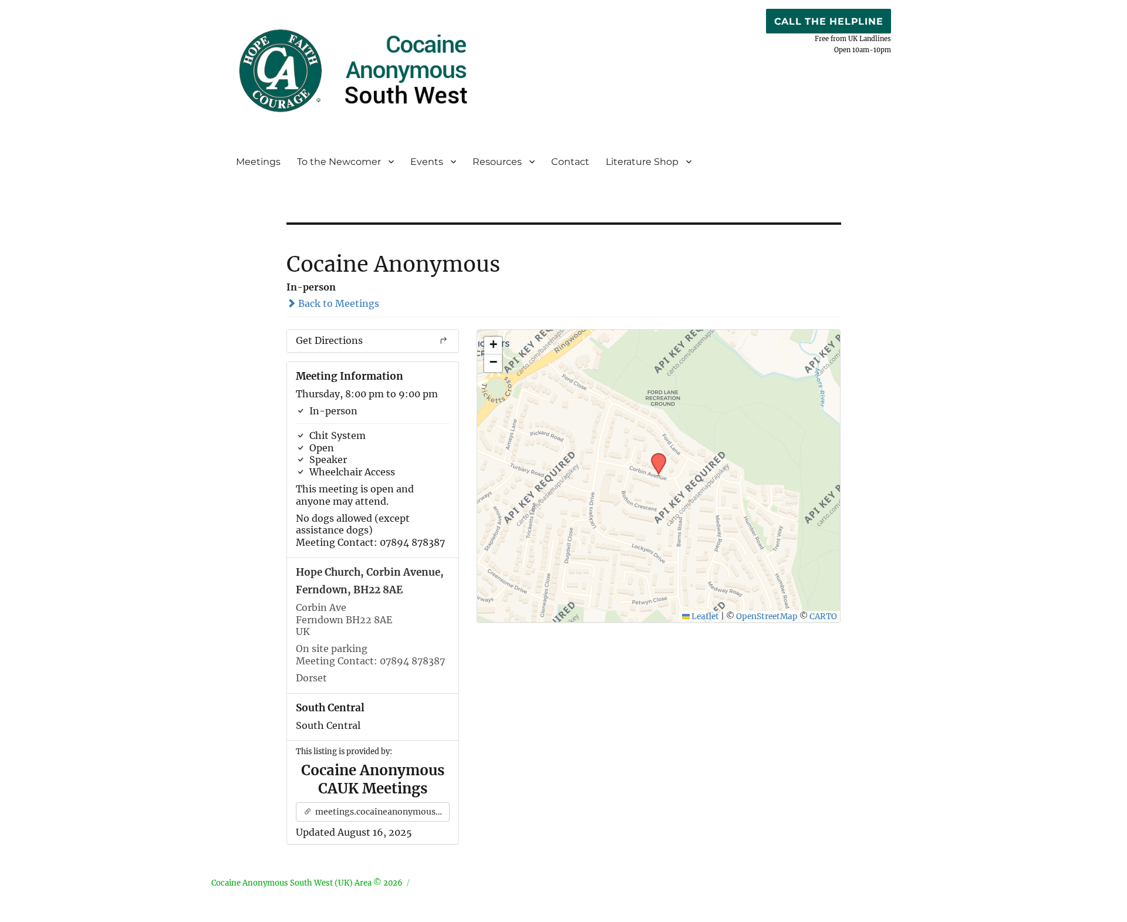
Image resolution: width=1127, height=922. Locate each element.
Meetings (258, 161)
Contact (570, 161)
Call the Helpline (828, 21)
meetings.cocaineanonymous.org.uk (381, 811)
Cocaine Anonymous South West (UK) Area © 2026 (307, 883)
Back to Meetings (337, 303)
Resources (497, 161)
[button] (654, 456)
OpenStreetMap (767, 617)
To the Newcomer (339, 161)
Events (426, 161)
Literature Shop (642, 161)
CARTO (823, 617)
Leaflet (704, 617)
